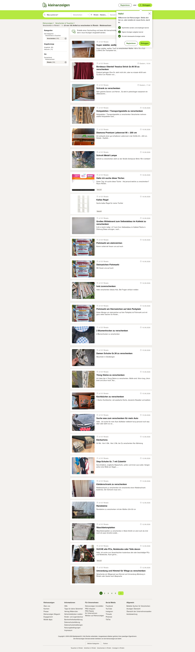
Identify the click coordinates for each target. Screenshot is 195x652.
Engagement (48, 617)
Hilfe (65, 606)
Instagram (109, 611)
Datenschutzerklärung (72, 622)
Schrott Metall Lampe (106, 155)
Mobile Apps (48, 619)
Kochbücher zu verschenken (110, 396)
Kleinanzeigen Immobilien (94, 606)
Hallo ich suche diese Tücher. (110, 178)
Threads (109, 614)
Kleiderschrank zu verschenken (111, 484)
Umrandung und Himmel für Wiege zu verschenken (121, 570)
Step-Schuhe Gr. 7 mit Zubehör (111, 461)
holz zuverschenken (106, 286)
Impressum (68, 630)
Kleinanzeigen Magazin (52, 614)
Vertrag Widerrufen (71, 611)
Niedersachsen (50, 59)
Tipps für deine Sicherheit (73, 609)
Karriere (46, 609)
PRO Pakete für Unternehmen (91, 612)
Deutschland (48, 57)
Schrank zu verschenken (108, 88)
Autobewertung (132, 614)
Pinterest (109, 617)
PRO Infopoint (90, 609)
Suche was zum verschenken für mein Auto (117, 418)
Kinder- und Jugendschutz (73, 617)
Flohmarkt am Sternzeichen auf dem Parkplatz (118, 309)
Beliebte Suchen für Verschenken (138, 606)
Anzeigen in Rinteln (118, 648)
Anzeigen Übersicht (133, 609)
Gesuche (47, 49)
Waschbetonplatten (105, 527)
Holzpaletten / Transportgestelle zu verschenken (119, 111)
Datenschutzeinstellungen (73, 625)
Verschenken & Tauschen (53, 35)
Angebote (47, 47)
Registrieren (131, 43)
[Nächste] (121, 593)
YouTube (109, 609)
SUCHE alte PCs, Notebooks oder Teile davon (118, 549)
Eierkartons (102, 440)
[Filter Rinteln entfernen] (65, 62)
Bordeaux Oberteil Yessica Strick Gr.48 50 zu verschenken (117, 67)
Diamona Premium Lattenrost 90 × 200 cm (116, 132)
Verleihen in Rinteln (90, 648)
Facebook (109, 606)
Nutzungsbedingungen (72, 627)
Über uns (47, 606)
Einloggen (145, 43)
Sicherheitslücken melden (73, 614)
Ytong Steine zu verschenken (110, 375)
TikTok (108, 619)
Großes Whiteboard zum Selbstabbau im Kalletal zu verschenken (121, 222)
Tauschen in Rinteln (77, 648)
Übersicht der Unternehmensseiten (139, 611)
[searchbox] (58, 14)
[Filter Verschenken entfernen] (65, 38)
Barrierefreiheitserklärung (73, 619)
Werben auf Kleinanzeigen (94, 615)
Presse (46, 611)
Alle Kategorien (49, 34)
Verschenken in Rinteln (104, 648)
